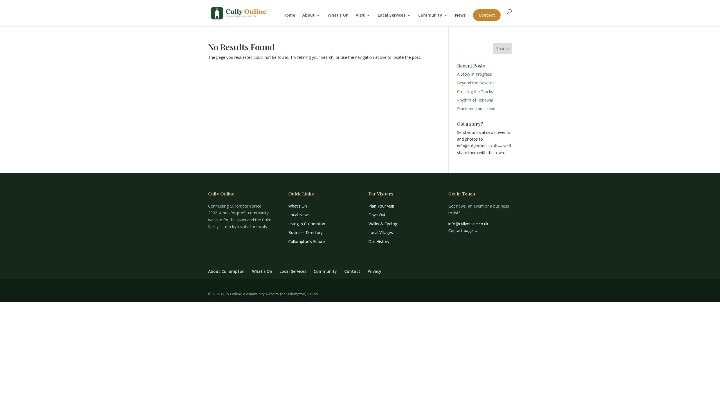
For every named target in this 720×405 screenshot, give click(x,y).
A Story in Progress (474, 74)
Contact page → (463, 230)
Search (502, 48)
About (308, 15)
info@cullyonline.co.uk (477, 145)
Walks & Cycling (382, 223)
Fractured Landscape (476, 108)
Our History (378, 241)
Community (430, 15)
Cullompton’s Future (306, 241)
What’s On (338, 15)
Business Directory (305, 232)
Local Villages (380, 232)
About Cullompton (226, 271)
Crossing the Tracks (475, 91)
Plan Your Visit (381, 206)
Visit (360, 15)
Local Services (391, 15)
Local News (299, 214)
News (460, 15)
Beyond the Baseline (476, 83)
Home (289, 15)
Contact (487, 15)
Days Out (377, 214)
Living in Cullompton (306, 223)
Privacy (374, 271)
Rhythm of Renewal (475, 100)
